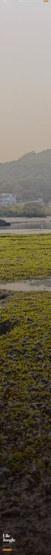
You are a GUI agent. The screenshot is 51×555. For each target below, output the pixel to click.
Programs (31, 1)
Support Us (41, 1)
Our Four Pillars (16, 549)
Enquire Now (46, 1)
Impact (38, 1)
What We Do (24, 1)
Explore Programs (6, 549)
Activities (35, 1)
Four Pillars (28, 1)
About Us (20, 1)
